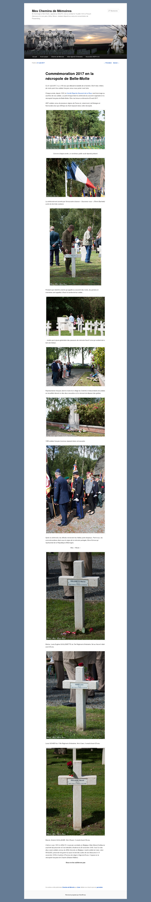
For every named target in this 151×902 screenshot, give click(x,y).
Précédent (108, 63)
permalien (100, 887)
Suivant (116, 63)
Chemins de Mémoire (57, 57)
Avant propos (44, 57)
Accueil (34, 57)
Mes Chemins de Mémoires (52, 11)
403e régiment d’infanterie (74, 57)
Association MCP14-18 (92, 57)
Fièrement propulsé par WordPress (75, 895)
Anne (78, 887)
